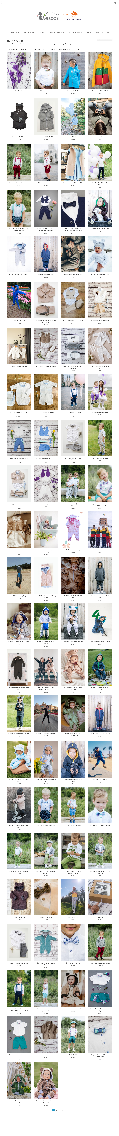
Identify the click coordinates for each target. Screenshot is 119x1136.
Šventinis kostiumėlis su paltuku (73, 1009)
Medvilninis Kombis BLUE (100, 779)
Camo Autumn (100, 137)
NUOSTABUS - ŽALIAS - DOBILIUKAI (18, 871)
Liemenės (54, 49)
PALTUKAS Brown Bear (19, 917)
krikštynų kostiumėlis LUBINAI (100, 412)
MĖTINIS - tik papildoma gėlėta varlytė (100, 825)
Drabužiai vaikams (56, 33)
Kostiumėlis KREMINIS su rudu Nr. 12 (73, 320)
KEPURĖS (41, 33)
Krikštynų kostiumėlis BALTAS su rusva (46, 366)
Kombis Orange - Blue (19, 320)
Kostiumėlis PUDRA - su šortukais (100, 320)
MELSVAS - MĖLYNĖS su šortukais (46, 825)
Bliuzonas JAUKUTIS (73, 91)
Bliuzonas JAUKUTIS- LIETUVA (100, 91)
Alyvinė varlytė (18, 91)
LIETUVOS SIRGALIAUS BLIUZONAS (100, 550)
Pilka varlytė (100, 917)
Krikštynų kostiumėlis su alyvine (45, 504)
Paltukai (46, 49)
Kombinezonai (38, 49)
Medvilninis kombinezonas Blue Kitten (73, 641)
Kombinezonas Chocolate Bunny (100, 228)
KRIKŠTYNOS (15, 33)
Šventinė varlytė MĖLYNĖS (73, 963)
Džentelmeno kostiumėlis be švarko (18, 182)
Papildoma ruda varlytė (46, 917)
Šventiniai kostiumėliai (66, 49)
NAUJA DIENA (29, 33)
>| (62, 1110)
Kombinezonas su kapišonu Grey (73, 274)
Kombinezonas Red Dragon (45, 274)
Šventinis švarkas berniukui (46, 1055)
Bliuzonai (77, 49)
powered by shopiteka (59, 1134)
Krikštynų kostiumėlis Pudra (100, 458)
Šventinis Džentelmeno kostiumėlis (100, 963)
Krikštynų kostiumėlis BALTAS (19, 366)
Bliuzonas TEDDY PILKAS (46, 137)
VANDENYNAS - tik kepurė (73, 1055)
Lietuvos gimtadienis (25, 49)
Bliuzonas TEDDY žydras (73, 137)
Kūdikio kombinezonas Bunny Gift (73, 550)
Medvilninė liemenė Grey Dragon (18, 596)
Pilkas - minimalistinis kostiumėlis (19, 963)
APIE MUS (105, 33)
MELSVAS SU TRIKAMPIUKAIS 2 (73, 825)
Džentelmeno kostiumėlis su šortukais (46, 182)
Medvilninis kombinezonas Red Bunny (100, 733)
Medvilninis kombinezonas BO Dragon (100, 641)
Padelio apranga (75, 33)
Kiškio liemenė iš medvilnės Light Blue (73, 182)
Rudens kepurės (12, 49)
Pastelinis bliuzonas (73, 917)
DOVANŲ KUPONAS (92, 33)
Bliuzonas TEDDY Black (18, 137)
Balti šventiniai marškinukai (46, 91)
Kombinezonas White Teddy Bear (100, 274)
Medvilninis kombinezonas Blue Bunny (18, 641)
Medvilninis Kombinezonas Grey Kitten (18, 733)
